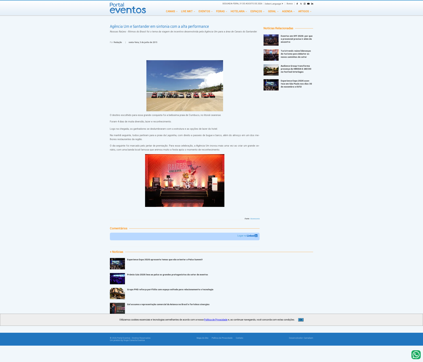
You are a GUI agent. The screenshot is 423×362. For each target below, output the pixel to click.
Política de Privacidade (222, 338)
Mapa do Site (202, 338)
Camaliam (308, 338)
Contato (239, 338)
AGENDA (287, 11)
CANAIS (170, 11)
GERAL (272, 11)
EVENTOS (204, 11)
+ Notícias (116, 252)
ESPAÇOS (256, 11)
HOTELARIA (238, 11)
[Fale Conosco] (416, 355)
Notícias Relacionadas (278, 28)
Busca (290, 3)
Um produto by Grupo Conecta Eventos (127, 340)
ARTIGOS (303, 11)
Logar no (242, 235)
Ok (300, 320)
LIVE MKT (187, 11)
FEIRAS (220, 11)
